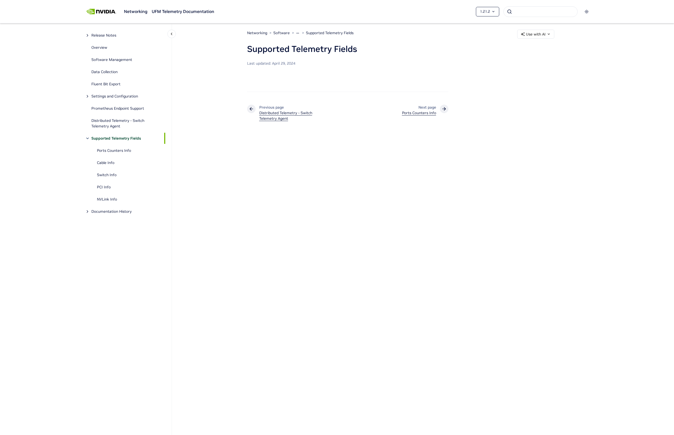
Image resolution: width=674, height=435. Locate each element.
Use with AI (536, 34)
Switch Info (107, 174)
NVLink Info (107, 199)
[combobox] (540, 12)
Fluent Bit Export (105, 84)
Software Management (111, 59)
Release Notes (103, 35)
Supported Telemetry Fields (116, 138)
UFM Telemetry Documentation (183, 11)
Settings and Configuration (114, 96)
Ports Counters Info (114, 150)
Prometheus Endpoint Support (117, 108)
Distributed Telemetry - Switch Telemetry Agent (117, 123)
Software (281, 32)
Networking (136, 11)
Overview (99, 47)
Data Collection (104, 71)
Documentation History (111, 211)
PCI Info (104, 187)
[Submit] (509, 11)
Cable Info (105, 162)
